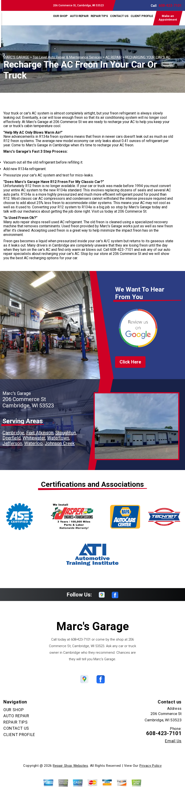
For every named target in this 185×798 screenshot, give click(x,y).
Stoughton (65, 432)
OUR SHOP (60, 16)
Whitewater (34, 438)
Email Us (173, 741)
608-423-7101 (170, 5)
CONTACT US (119, 16)
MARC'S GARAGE (16, 57)
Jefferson (12, 443)
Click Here (130, 362)
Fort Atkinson (39, 432)
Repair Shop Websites (70, 766)
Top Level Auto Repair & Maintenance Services (67, 57)
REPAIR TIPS (99, 16)
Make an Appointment (168, 17)
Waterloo (33, 443)
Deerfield (11, 438)
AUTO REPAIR (79, 16)
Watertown (58, 438)
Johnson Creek (60, 443)
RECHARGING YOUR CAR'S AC (147, 57)
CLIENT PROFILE (142, 16)
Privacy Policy (150, 766)
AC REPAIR (113, 57)
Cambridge (13, 432)
